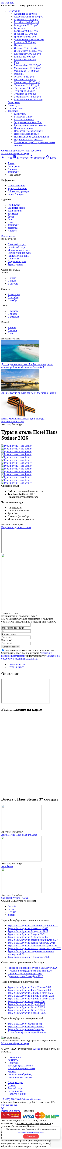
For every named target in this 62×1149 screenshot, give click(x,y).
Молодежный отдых (19, 250)
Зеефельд (12, 227)
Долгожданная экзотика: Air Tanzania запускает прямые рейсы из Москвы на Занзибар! (27, 365)
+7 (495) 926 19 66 (31, 150)
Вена (10, 219)
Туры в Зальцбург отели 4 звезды (26, 1026)
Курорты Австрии (17, 188)
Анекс (36, 1048)
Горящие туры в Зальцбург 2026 (25, 973)
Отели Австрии (16, 185)
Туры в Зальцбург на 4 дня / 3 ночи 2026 (29, 990)
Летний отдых (15, 1091)
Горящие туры (15, 108)
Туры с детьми (15, 264)
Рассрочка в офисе (24, 119)
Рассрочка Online (23, 116)
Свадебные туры (17, 261)
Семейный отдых (17, 247)
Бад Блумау (14, 205)
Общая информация (18, 191)
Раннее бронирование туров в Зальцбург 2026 (33, 967)
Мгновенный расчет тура (15, 1043)
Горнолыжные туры (18, 255)
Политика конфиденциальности (31, 136)
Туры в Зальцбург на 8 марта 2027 (26, 934)
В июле (12, 280)
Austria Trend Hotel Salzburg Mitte (19, 834)
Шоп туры (13, 258)
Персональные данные (26, 133)
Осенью (12, 912)
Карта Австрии (16, 194)
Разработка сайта (10, 1110)
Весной (12, 906)
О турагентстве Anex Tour (28, 122)
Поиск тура (14, 105)
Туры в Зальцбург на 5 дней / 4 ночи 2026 (30, 993)
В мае (11, 333)
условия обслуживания (13, 1126)
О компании (14, 1057)
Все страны (14, 11)
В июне (12, 278)
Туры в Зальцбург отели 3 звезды (26, 1029)
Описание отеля (16, 664)
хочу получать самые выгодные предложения (29, 650)
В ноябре (12, 300)
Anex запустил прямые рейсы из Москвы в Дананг (28, 393)
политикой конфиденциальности (30, 1132)
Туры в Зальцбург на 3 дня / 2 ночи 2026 (29, 987)
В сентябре (14, 294)
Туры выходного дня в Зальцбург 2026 (28, 957)
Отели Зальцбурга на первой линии (27, 1032)
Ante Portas (7, 866)
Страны (12, 1085)
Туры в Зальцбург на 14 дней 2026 (26, 1010)
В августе (13, 283)
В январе (12, 313)
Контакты (13, 1060)
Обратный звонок (31, 1099)
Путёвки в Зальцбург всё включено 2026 (30, 970)
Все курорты (8, 236)
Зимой (11, 914)
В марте (12, 327)
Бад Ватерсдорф (16, 207)
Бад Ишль (13, 213)
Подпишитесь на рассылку (28, 139)
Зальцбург (13, 225)
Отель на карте (16, 667)
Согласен (31, 1136)
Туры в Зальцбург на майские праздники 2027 (33, 925)
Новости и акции (23, 128)
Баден (11, 216)
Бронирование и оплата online (30, 125)
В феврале (13, 316)
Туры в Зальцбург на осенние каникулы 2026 (32, 945)
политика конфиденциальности (34, 1123)
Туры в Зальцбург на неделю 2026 (26, 1001)
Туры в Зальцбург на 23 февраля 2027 (28, 937)
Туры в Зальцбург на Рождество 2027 (28, 931)
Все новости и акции (12, 421)
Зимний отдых (16, 1088)
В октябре (13, 297)
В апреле (12, 330)
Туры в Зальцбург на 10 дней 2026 (26, 1004)
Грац (10, 222)
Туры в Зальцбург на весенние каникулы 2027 (33, 939)
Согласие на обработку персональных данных (30, 657)
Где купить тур (9, 1105)
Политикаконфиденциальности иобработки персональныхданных (21, 1067)
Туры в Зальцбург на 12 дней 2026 (26, 1007)
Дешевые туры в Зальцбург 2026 (25, 976)
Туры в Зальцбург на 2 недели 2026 (27, 1013)
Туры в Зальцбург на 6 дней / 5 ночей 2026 (31, 995)
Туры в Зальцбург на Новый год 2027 (28, 928)
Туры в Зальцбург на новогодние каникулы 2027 (34, 948)
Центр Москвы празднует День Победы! (23, 418)
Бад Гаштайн (15, 210)
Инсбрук (12, 230)
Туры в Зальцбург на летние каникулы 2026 (31, 942)
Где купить (20, 113)
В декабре (13, 311)
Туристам (13, 111)
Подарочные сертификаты (28, 131)
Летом (11, 909)
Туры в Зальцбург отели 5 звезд (25, 1023)
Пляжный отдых (17, 244)
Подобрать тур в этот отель (16, 527)
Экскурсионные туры (19, 252)
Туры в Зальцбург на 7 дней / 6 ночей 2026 (31, 998)
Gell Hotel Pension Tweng (14, 898)
